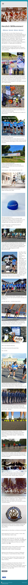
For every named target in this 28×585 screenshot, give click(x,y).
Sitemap (10, 582)
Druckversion (5, 582)
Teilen (4, 577)
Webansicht (24, 582)
